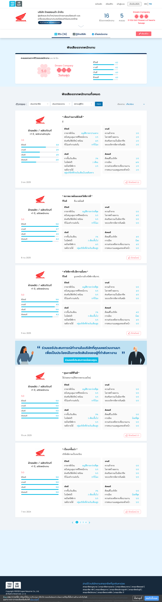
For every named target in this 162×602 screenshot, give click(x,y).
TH (150, 4)
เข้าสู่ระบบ (121, 4)
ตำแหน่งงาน (100, 34)
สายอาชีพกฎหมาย (90, 586)
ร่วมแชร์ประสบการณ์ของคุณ (81, 360)
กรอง (99, 104)
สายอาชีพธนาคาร (123, 586)
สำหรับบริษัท (134, 4)
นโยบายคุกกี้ (34, 599)
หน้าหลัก (98, 4)
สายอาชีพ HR (89, 589)
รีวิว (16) (62, 34)
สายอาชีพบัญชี (135, 589)
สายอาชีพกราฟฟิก (105, 592)
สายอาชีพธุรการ (102, 589)
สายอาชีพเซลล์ (138, 586)
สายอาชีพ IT (119, 592)
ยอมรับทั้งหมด (151, 598)
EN (145, 4)
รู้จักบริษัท (80, 34)
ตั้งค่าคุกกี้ (138, 598)
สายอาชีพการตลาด (107, 586)
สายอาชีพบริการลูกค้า (119, 589)
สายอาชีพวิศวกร (90, 592)
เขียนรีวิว (109, 4)
